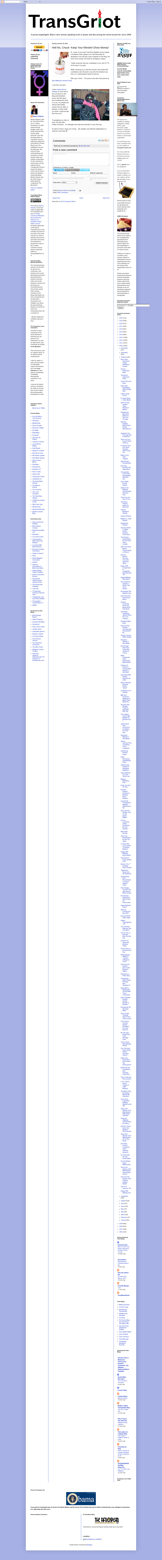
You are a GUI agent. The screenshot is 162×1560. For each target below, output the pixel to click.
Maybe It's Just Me (38, 450)
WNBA (34, 605)
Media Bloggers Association (37, 559)
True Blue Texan (37, 647)
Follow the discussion (107, 140)
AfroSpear (35, 420)
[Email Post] (79, 190)
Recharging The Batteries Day (126, 592)
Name (55, 173)
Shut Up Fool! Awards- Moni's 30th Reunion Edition (125, 968)
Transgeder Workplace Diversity (122, 1343)
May (122, 1209)
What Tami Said (37, 504)
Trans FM (35, 589)
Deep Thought (37, 425)
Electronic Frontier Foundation (38, 550)
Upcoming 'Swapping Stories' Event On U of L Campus (126, 615)
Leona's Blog (122, 1390)
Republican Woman (124, 524)
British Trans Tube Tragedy (125, 457)
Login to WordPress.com (72, 170)
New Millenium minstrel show (62, 81)
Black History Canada (36, 527)
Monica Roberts (38, 116)
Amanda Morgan (123, 1286)
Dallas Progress (37, 619)
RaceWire (35, 464)
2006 (121, 1232)
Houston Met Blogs (38, 622)
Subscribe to (57, 182)
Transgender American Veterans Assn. (38, 592)
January (124, 1220)
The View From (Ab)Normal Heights (124, 1327)
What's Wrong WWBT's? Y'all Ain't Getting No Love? (125, 958)
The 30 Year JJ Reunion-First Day (126, 950)
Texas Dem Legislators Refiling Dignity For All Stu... (126, 1102)
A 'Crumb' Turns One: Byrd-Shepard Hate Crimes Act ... (126, 449)
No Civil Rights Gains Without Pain (126, 1162)
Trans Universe (124, 1337)
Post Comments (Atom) (68, 201)
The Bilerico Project (36, 486)
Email (73, 173)
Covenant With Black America (37, 546)
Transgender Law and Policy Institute (38, 597)
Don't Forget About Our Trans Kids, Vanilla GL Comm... (125, 649)
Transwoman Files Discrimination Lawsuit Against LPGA (126, 881)
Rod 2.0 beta (36, 472)
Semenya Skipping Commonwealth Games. (126, 1121)
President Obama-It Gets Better (125, 641)
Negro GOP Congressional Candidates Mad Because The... (126, 570)
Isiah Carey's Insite (38, 627)
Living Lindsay (122, 1396)
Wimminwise (36, 507)
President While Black (126, 622)
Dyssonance (122, 1259)
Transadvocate (124, 1339)
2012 (121, 340)
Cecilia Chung (123, 1307)
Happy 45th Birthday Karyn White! (126, 853)
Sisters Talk (36, 474)
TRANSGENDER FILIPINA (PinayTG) (123, 1465)
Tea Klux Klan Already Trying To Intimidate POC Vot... (125, 708)
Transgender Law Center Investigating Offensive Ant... (126, 475)
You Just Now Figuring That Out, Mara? (126, 928)
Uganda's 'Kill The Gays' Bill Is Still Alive (126, 435)
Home (81, 198)
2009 (121, 1223)
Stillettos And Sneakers (123, 1314)
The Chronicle (37, 489)
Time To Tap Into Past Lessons (126, 1078)
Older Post (106, 198)
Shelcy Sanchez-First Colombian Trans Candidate (126, 745)
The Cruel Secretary (35, 492)
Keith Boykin (36, 448)
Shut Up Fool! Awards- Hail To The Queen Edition (126, 814)
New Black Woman (38, 458)
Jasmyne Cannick (38, 442)
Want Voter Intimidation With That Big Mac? (126, 388)
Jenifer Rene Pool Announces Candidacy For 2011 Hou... (125, 728)
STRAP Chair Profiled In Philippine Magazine (125, 767)
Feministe (35, 435)
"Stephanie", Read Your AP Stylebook (126, 872)
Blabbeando (36, 423)
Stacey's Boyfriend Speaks (125, 511)
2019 (121, 321)
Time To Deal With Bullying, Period (126, 1043)
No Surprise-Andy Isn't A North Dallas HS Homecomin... (126, 899)
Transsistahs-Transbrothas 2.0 (37, 602)
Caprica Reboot (126, 516)
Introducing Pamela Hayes (124, 752)
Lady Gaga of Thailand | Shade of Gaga (123, 1437)
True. (119, 1287)
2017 (121, 326)
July (122, 1203)
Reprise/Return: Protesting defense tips (123, 1263)
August (123, 1201)
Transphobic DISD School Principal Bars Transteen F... (126, 982)
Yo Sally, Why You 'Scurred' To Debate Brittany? (126, 846)
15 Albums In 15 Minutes (126, 691)
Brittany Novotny (124, 1305)
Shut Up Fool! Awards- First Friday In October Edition (126, 1180)
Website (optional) (96, 173)
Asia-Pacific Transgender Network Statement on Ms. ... (126, 804)
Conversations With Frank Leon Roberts (37, 541)
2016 (121, 329)
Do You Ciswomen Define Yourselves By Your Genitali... (125, 824)
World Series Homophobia (126, 462)
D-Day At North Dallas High (125, 916)
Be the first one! (84, 146)
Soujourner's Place (38, 476)
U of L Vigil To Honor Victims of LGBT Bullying (125, 1085)
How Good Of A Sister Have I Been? (126, 597)
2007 (121, 1229)
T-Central (122, 1318)
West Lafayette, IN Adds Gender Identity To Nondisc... (126, 1001)
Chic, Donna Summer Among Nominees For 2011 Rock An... (125, 1025)
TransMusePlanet (124, 1295)
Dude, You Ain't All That (125, 786)
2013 (121, 337)
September (124, 1196)
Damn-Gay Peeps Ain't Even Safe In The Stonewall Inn (126, 1061)
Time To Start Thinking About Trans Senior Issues (126, 1016)
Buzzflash (35, 534)
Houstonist (35, 624)
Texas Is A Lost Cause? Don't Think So (126, 441)
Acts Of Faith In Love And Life (37, 417)
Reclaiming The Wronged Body (126, 1008)
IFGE (34, 556)
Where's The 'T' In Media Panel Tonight (126, 865)
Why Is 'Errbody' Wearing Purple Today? (126, 685)
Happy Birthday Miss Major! (126, 578)
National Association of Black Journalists (37, 566)
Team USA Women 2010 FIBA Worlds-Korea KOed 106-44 (126, 1171)
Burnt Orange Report (36, 616)
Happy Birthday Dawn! (126, 906)
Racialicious (36, 467)
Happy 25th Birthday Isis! (126, 1192)
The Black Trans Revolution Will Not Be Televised (126, 1093)
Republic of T (36, 469)
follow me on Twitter (38, 408)
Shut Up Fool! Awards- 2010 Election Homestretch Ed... (126, 629)
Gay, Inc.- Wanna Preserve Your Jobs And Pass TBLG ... (125, 559)
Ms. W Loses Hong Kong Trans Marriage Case (125, 1036)
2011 (121, 343)
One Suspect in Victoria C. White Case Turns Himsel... (126, 585)
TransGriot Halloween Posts (125, 377)
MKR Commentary (62, 192)
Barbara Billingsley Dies (125, 780)
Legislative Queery (38, 631)
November (124, 352)
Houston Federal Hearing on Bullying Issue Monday (125, 794)
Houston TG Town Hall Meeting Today (125, 943)
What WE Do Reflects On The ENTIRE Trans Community (126, 991)
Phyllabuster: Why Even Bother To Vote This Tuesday (125, 416)
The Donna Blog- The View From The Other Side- (124, 1321)
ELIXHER (35, 430)
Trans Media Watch (125, 1332)
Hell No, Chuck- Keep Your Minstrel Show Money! (126, 1128)
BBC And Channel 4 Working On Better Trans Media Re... (125, 698)
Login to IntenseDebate (58, 170)
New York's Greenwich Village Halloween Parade (125, 363)
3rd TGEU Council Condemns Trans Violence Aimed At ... (125, 1148)
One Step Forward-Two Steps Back (126, 467)
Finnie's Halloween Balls (125, 370)
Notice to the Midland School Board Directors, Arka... (126, 491)
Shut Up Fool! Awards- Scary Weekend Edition (125, 406)
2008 (121, 1226)
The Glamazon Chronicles (37, 643)
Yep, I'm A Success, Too (126, 1187)
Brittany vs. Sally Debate (126, 519)
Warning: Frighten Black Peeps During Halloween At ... (126, 426)
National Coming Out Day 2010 (125, 911)
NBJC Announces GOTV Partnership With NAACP (126, 659)
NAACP (34, 562)
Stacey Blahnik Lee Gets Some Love (125, 774)
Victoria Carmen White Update (126, 636)
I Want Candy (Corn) (125, 394)
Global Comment (37, 553)
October (123, 357)
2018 (121, 323)
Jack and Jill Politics (36, 438)
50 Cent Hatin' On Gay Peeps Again (126, 1156)
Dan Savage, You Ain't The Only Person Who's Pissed (126, 890)
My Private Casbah (38, 455)
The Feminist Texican (36, 639)
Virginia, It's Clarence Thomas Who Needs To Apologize (126, 668)
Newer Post (56, 198)
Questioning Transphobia (123, 1310)
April (122, 1212)
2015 (121, 332)
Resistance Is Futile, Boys (125, 975)
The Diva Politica (37, 636)
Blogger (89, 1545)
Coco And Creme (37, 537)
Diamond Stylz (122, 1245)
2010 (121, 346)
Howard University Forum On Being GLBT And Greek (125, 605)
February (124, 1217)
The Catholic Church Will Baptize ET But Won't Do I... (126, 718)
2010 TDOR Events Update (124, 483)
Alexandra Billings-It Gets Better (125, 736)
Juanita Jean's (37, 629)
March (123, 1214)
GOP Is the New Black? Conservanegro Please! (126, 549)
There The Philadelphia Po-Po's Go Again (126, 838)
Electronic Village (38, 428)
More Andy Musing (124, 832)
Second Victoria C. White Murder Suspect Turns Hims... (126, 531)
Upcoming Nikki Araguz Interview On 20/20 (126, 677)
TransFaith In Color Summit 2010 (126, 859)
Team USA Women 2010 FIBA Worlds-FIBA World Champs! (126, 1112)
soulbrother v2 (37, 479)
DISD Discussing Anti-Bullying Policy (126, 759)
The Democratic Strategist (37, 585)
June (123, 1206)
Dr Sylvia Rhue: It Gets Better (126, 399)
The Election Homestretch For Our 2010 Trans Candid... (126, 540)
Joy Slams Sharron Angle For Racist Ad (125, 504)
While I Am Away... (123, 1398)
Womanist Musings (38, 509)
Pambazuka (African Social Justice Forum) (37, 580)
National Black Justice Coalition (37, 571)
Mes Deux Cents (37, 453)
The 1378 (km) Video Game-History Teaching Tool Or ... (126, 1052)
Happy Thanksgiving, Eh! (126, 922)
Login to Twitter (85, 170)
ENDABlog (35, 433)
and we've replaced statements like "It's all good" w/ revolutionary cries (38, 657)
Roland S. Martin (37, 634)
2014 (121, 334)
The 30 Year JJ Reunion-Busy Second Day (126, 935)
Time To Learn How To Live (125, 498)
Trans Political (123, 1334)
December (124, 348)
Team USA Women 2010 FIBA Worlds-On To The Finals (126, 1137)
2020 (121, 318)
